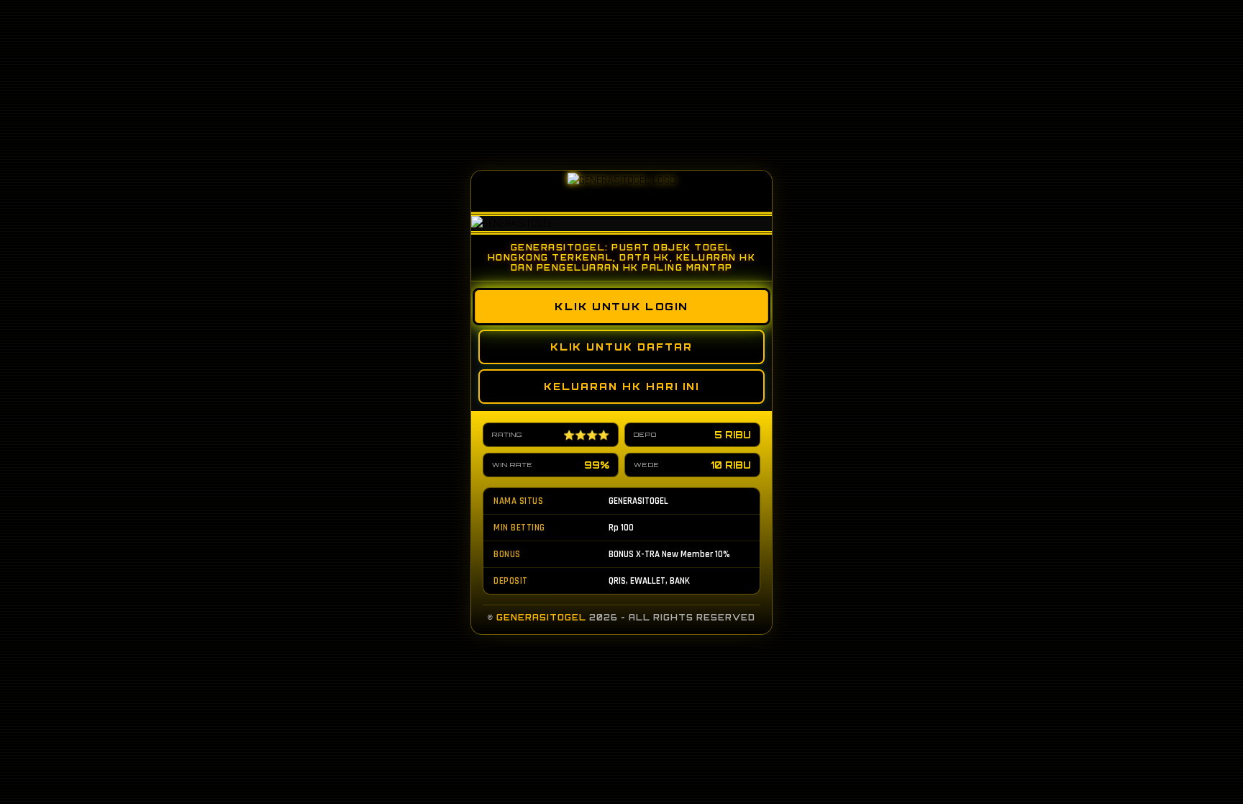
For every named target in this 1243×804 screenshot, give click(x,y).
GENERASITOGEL (541, 618)
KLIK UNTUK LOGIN (621, 306)
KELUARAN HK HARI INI (621, 386)
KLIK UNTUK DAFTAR (621, 347)
